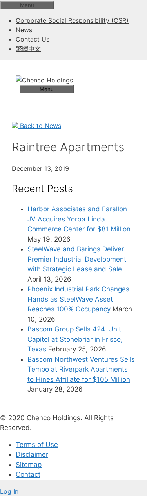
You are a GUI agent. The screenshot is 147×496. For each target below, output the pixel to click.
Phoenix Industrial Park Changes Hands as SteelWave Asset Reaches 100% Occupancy (78, 299)
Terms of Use (37, 444)
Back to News (39, 126)
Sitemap (29, 465)
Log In (9, 491)
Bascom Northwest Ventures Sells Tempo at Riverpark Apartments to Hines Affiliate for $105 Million (81, 369)
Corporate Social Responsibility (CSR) (72, 20)
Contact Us (32, 39)
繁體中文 (28, 49)
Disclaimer (32, 454)
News (24, 30)
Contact (28, 474)
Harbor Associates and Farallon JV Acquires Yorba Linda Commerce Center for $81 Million (79, 219)
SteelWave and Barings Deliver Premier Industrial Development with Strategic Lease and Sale (76, 259)
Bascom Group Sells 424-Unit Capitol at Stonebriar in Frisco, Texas (75, 339)
